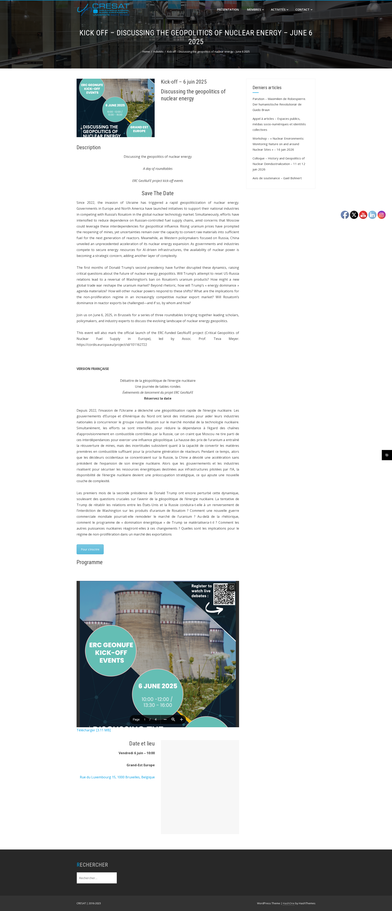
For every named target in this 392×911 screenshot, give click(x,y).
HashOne (289, 903)
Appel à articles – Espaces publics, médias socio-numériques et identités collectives (279, 124)
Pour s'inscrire (90, 549)
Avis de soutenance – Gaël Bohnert (277, 178)
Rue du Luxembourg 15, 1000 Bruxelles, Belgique (117, 777)
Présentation (228, 9)
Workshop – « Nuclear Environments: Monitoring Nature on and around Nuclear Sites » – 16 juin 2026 (278, 143)
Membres (254, 9)
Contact (302, 9)
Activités (278, 9)
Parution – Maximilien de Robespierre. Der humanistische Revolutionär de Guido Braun (279, 104)
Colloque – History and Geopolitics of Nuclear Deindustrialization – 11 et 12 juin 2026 (279, 163)
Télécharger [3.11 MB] (94, 730)
